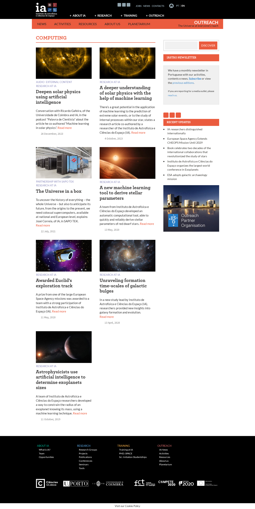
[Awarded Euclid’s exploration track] (64, 256)
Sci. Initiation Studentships (133, 457)
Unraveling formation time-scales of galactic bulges (123, 286)
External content (59, 81)
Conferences (85, 460)
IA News (163, 449)
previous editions (183, 82)
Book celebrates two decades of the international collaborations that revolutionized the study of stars (189, 152)
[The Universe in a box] (64, 163)
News (146, 5)
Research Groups (88, 449)
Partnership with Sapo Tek (55, 181)
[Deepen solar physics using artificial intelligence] (64, 64)
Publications (85, 457)
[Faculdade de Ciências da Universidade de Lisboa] (48, 482)
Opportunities (46, 457)
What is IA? (44, 449)
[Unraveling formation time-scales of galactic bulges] (127, 256)
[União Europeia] (207, 482)
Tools (81, 468)
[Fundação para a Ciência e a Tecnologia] (144, 482)
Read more (65, 127)
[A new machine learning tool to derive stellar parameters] (127, 164)
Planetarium (139, 24)
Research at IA (46, 85)
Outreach (156, 15)
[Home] (171, 6)
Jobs (138, 5)
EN (183, 5)
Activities (62, 24)
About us (112, 24)
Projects (83, 453)
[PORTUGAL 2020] (186, 482)
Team (41, 453)
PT (177, 5)
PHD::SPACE (125, 453)
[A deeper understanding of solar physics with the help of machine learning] (127, 64)
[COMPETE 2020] (167, 482)
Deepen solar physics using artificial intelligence (58, 97)
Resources (88, 24)
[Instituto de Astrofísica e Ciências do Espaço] (46, 8)
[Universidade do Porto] (76, 482)
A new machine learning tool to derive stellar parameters (125, 193)
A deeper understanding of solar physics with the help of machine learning (126, 93)
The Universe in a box (58, 191)
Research (104, 15)
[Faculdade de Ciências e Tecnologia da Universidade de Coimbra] (107, 482)
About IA (79, 15)
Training (130, 15)
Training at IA (126, 449)
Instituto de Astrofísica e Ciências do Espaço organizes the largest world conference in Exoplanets (190, 165)
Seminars (83, 464)
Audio (40, 81)
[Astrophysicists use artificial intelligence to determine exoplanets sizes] (64, 348)
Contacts (158, 5)
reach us (172, 95)
